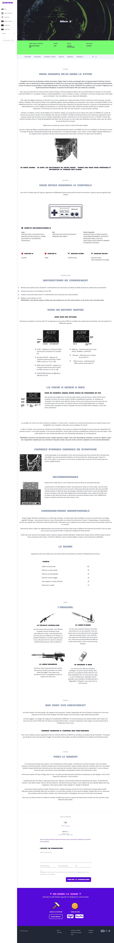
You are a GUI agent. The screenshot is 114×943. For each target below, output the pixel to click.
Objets (61, 57)
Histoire (28, 57)
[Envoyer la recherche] (13, 40)
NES (85, 839)
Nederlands (81, 839)
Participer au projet (76, 932)
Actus (58, 930)
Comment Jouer (50, 57)
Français (47, 839)
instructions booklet (61, 839)
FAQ (72, 934)
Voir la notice (65, 826)
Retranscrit (46, 841)
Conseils (79, 57)
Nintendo (88, 839)
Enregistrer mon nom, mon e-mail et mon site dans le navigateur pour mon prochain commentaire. (64, 873)
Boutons (37, 57)
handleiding (53, 839)
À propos (91, 930)
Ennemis (70, 57)
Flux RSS (59, 932)
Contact (91, 932)
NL (96, 57)
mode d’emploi (74, 839)
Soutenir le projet (75, 930)
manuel (68, 839)
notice (41, 841)
